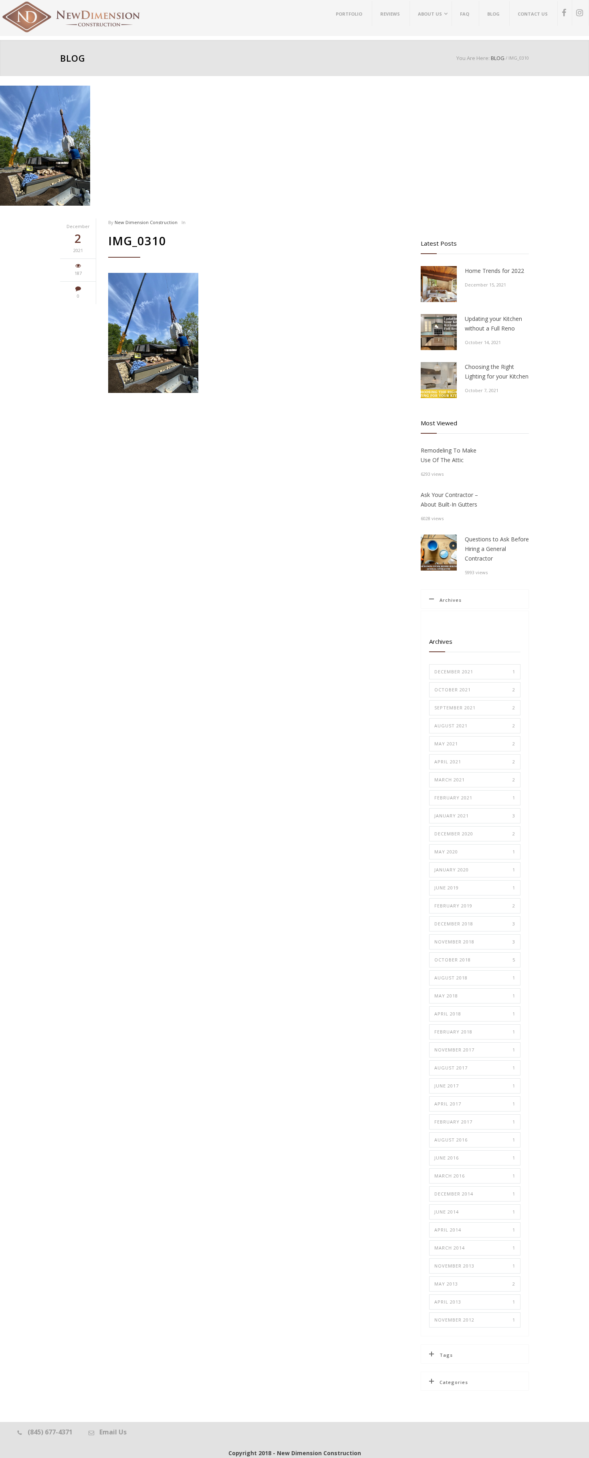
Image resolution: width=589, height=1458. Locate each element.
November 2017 (474, 1050)
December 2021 (474, 672)
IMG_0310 (137, 240)
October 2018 (474, 960)
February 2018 (474, 1032)
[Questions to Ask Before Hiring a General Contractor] (439, 553)
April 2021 (474, 762)
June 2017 (474, 1086)
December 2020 (474, 834)
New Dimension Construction (146, 222)
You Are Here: (473, 58)
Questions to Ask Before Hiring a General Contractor (497, 548)
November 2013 (474, 1266)
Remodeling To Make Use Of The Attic (448, 455)
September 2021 (474, 708)
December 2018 (474, 924)
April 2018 (474, 1014)
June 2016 (474, 1158)
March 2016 (474, 1176)
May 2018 (474, 996)
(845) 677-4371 (50, 1432)
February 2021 (474, 798)
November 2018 (474, 942)
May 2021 (474, 744)
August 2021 (474, 726)
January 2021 (474, 816)
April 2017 (474, 1104)
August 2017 (474, 1068)
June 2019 (474, 888)
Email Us (113, 1432)
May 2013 (474, 1284)
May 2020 (474, 852)
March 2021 (474, 780)
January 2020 (474, 870)
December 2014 (474, 1194)
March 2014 (474, 1248)
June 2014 (474, 1212)
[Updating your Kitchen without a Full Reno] (439, 332)
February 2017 (474, 1122)
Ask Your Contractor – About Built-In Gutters (449, 499)
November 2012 (474, 1320)
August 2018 (474, 978)
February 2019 (474, 906)
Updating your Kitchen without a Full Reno (493, 323)
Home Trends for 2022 (494, 270)
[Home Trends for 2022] (439, 284)
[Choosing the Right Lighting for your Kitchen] (439, 380)
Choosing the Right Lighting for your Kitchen (496, 371)
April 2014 (474, 1230)
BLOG (72, 58)
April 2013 (474, 1302)
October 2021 (474, 690)
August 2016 (474, 1140)
